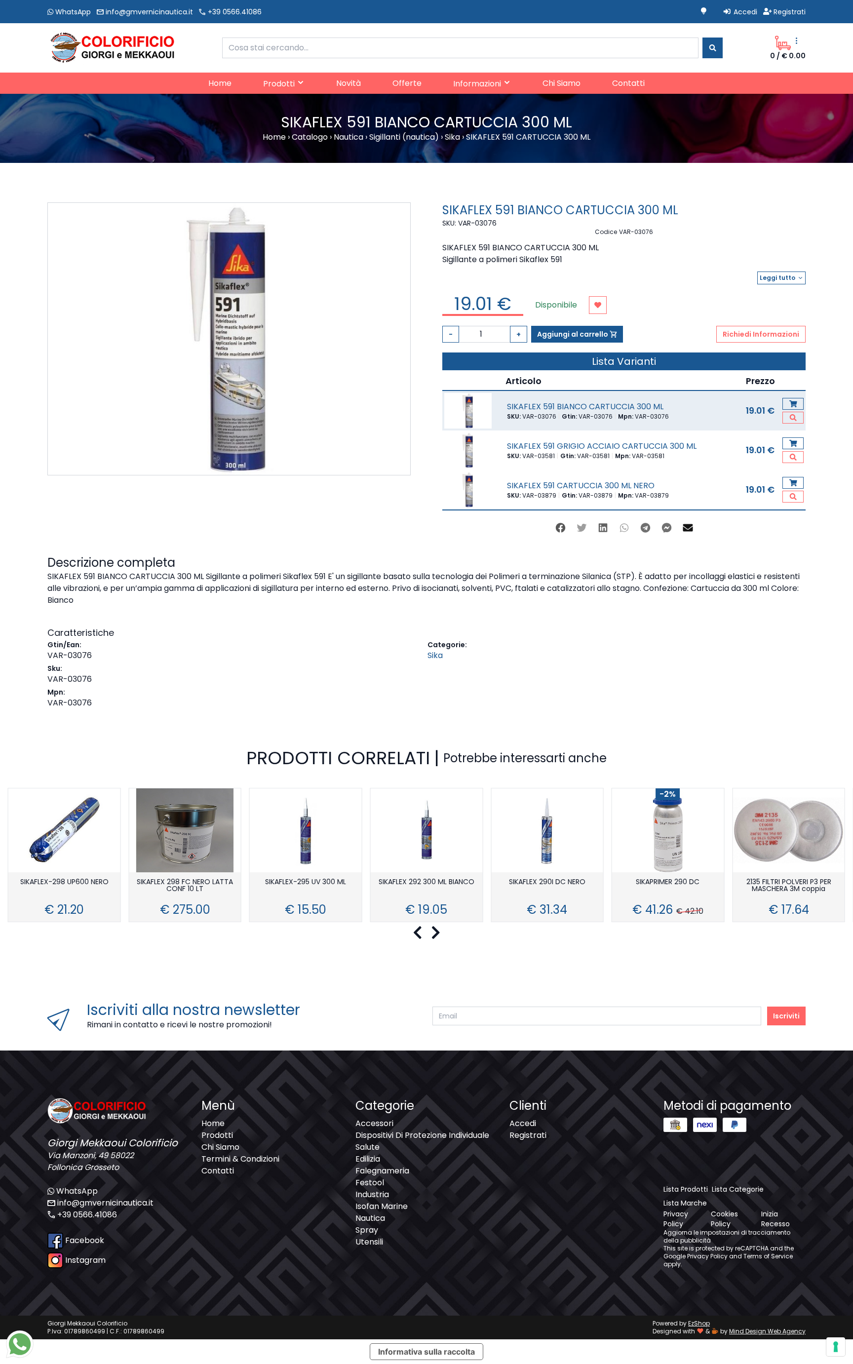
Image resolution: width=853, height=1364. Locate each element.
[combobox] (460, 48)
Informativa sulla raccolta (426, 1352)
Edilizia (367, 1159)
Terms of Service (768, 1256)
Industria (372, 1194)
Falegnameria (382, 1170)
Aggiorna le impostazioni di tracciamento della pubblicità (726, 1236)
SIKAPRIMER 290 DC (667, 882)
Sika (435, 655)
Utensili (369, 1241)
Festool (369, 1182)
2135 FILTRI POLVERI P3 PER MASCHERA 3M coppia (788, 886)
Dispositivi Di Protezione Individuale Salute (422, 1141)
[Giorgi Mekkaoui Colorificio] (111, 47)
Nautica (370, 1218)
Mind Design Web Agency (767, 1331)
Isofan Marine (381, 1206)
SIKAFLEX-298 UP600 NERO (64, 882)
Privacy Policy (707, 1256)
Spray (366, 1230)
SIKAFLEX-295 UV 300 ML (305, 882)
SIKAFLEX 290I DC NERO (547, 882)
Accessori (374, 1123)
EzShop (699, 1323)
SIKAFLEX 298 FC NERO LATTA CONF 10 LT (185, 886)
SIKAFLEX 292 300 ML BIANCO (426, 882)
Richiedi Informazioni (761, 334)
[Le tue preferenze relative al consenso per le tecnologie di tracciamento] (835, 1346)
